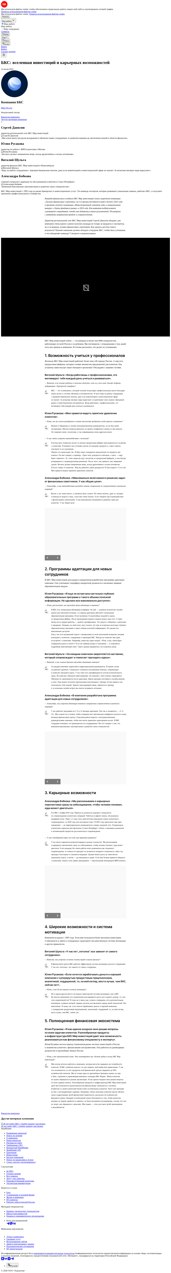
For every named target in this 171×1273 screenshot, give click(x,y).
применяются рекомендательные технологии (54, 1253)
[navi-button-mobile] (3, 55)
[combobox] (12, 1265)
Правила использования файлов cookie (47, 14)
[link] (5, 40)
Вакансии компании (10, 117)
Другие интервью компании (14, 119)
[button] (4, 47)
